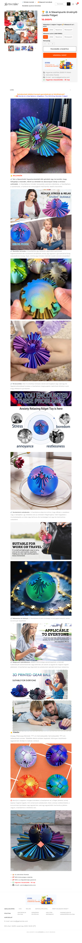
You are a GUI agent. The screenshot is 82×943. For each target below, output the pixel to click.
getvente (40, 932)
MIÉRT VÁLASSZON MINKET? (60, 908)
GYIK (20, 908)
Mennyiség (46, 40)
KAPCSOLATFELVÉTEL (41, 908)
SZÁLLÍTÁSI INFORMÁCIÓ (50, 913)
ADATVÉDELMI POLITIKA (22, 913)
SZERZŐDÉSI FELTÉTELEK (35, 913)
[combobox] (62, 4)
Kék (45, 30)
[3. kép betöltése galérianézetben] (24, 48)
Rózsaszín (68, 30)
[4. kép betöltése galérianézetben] (30, 48)
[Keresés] (68, 4)
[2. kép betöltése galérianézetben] (17, 48)
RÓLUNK (28, 908)
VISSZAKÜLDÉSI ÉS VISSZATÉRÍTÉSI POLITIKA (67, 913)
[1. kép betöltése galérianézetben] (11, 48)
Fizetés (59, 55)
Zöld (51, 30)
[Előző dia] (6, 48)
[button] (28, 2)
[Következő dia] (35, 48)
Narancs (59, 30)
